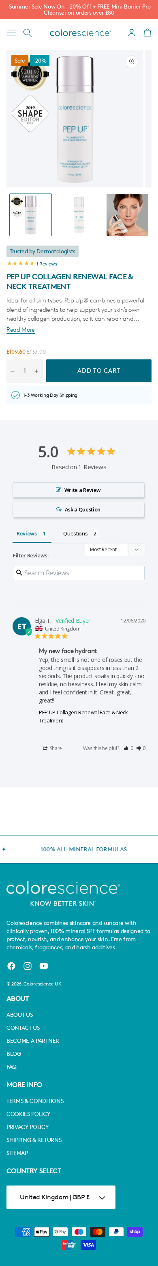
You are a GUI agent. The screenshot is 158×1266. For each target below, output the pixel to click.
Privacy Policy (27, 1126)
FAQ (11, 1066)
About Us (19, 1014)
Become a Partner (32, 1040)
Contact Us (23, 1027)
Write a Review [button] (82, 490)
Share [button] (55, 748)
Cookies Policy (28, 1113)
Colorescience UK (42, 984)
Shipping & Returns (33, 1139)
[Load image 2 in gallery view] (79, 215)
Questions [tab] (75, 533)
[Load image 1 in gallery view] (30, 215)
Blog (13, 1053)
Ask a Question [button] (83, 509)
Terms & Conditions (34, 1100)
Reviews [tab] (27, 533)
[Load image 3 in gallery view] (127, 215)
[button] (11, 33)
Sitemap (17, 1152)
